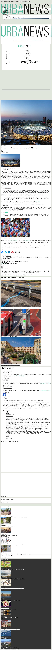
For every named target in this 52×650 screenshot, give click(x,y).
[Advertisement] (26, 80)
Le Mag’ (4, 7)
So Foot (49, 257)
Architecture (5, 11)
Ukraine (2, 258)
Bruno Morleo (9, 416)
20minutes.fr (8, 188)
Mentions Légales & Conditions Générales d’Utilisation (16, 17)
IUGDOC (5, 380)
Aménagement (6, 12)
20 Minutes (5, 257)
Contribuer (8, 16)
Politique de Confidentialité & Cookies (13, 18)
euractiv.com (39, 195)
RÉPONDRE (6, 378)
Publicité (7, 15)
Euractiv (25, 257)
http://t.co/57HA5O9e (19, 376)
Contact (4, 19)
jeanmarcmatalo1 (7, 388)
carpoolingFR (6, 372)
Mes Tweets (4, 557)
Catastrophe (19, 257)
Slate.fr (6, 212)
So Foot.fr (37, 201)
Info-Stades (36, 257)
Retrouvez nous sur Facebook (7, 499)
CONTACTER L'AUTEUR (26, 275)
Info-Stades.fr (13, 240)
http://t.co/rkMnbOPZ (45, 383)
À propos (5, 14)
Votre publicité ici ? (4, 496)
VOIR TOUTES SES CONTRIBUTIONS (10, 275)
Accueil (4, 6)
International (8, 9)
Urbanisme (5, 10)
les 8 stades (26, 240)
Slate (45, 257)
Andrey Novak (12, 257)
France (7, 8)
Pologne (41, 257)
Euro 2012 (29, 257)
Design (4, 13)
